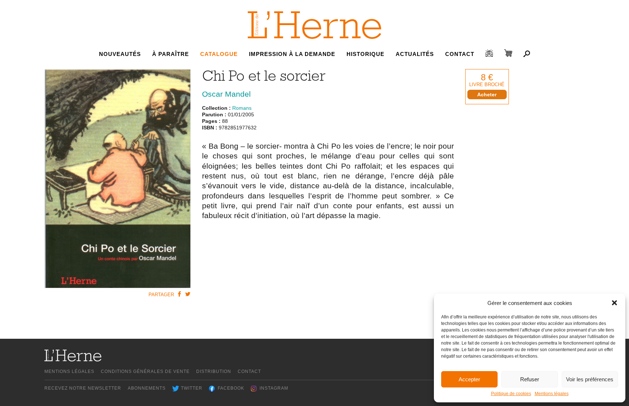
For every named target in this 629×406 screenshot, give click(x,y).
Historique (365, 54)
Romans (242, 108)
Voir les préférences (589, 379)
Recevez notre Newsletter (82, 388)
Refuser (529, 379)
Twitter (191, 388)
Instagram (274, 388)
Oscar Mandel (226, 94)
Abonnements (147, 388)
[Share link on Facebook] (179, 294)
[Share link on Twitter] (187, 294)
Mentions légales (552, 393)
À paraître (170, 54)
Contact (459, 54)
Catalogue (219, 54)
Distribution (213, 371)
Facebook (231, 388)
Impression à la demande (292, 54)
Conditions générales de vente (145, 371)
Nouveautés (120, 54)
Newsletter (489, 53)
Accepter (469, 379)
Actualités (415, 54)
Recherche (526, 54)
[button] (614, 302)
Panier (508, 53)
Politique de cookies (511, 393)
